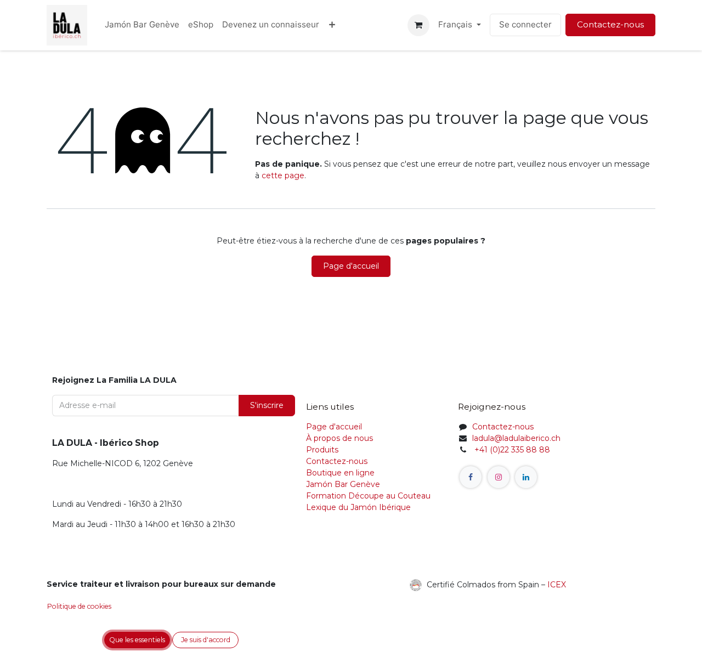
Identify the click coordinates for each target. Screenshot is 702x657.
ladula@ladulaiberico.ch (516, 438)
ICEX (556, 584)
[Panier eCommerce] (418, 25)
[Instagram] (498, 477)
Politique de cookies (79, 606)
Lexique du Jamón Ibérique (358, 507)
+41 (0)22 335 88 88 (511, 450)
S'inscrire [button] (267, 405)
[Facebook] (471, 477)
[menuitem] (142, 25)
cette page (283, 175)
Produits (322, 450)
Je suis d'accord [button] (205, 640)
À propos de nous (339, 438)
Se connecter (525, 24)
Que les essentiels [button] (137, 640)
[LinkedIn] (526, 477)
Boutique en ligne (340, 473)
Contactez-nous (610, 24)
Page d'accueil (351, 266)
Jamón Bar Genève (343, 484)
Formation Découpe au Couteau (369, 496)
